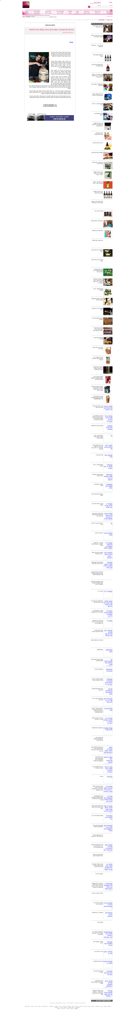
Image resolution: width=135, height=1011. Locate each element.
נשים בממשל (71, 1007)
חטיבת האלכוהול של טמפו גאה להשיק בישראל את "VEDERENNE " (97, 398)
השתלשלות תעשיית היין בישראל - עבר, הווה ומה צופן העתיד (97, 933)
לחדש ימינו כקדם (99, 533)
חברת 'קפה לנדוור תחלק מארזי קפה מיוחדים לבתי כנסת (97, 807)
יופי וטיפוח (97, 13)
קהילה (43, 1006)
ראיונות (32, 1006)
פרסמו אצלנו (59, 1003)
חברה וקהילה (86, 13)
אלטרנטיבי (109, 13)
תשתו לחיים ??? (99, 873)
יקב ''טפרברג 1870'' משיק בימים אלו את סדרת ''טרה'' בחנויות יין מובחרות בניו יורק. (97, 749)
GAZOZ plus (100, 649)
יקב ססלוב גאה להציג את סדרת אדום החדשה (97, 601)
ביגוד (60, 1006)
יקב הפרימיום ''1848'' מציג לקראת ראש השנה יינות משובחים (97, 124)
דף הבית (109, 20)
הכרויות (77, 1006)
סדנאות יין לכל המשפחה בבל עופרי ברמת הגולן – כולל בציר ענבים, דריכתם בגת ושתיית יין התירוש (97, 885)
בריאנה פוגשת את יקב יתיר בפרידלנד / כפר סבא (97, 835)
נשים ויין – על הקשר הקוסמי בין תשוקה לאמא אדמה (97, 544)
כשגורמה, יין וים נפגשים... (97, 912)
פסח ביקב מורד (99, 455)
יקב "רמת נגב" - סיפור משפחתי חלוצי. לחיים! (98, 182)
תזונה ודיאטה (48, 13)
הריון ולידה (63, 1008)
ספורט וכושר (60, 13)
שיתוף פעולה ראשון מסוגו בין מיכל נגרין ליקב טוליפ (97, 563)
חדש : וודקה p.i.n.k (98, 951)
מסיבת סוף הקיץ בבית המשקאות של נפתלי (98, 826)
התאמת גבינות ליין (98, 669)
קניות (73, 1006)
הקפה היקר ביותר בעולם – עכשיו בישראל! (97, 553)
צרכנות (26, 11)
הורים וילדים (48, 11)
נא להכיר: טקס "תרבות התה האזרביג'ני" (98, 26)
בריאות (92, 1006)
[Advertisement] (62, 5)
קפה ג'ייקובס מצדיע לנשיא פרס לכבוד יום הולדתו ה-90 (98, 271)
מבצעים (70, 11)
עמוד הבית (109, 11)
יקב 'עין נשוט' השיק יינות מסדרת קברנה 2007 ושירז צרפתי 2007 (97, 865)
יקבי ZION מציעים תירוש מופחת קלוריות (97, 65)
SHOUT (97, 1006)
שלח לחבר (30, 114)
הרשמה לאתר (97, 2)
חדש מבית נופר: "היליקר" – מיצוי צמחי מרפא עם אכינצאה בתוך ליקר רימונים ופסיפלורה (97, 710)
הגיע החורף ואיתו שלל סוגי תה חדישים (98, 406)
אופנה (77, 11)
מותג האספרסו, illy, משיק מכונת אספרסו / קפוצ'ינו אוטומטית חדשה (97, 583)
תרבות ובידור (36, 11)
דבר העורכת (97, 11)
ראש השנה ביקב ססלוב (97, 230)
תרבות (46, 1006)
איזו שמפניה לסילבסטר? (97, 727)
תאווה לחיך (37, 13)
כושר (36, 1006)
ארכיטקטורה (77, 1007)
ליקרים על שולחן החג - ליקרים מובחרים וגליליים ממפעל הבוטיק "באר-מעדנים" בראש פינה (97, 417)
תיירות (26, 13)
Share (71, 42)
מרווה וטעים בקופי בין (98, 961)
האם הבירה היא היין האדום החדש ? (98, 903)
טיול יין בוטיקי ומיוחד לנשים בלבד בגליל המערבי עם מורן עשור (98, 329)
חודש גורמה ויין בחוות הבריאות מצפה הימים (98, 855)
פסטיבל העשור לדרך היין (97, 815)
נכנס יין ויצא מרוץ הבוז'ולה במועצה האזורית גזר (97, 36)
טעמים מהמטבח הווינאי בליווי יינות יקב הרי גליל (97, 679)
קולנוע (58, 1008)
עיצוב (70, 13)
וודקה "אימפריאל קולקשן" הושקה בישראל (97, 299)
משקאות (102, 20)
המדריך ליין (100, 591)
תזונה (39, 1006)
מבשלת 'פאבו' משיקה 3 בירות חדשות (97, 475)
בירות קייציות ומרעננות (98, 142)
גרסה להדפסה (40, 114)
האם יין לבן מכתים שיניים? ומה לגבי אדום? (97, 631)
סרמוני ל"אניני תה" (98, 211)
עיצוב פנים (27, 1006)
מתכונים (56, 1007)
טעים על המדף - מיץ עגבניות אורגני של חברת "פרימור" (97, 358)
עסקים (65, 1007)
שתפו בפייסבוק (50, 25)
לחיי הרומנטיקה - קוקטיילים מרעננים (98, 133)
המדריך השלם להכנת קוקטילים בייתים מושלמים (97, 611)
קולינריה (61, 1007)
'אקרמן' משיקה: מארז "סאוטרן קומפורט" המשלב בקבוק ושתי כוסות (97, 378)
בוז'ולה (101, 776)
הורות (89, 1006)
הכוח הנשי (86, 11)
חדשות (77, 13)
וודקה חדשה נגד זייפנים (97, 893)
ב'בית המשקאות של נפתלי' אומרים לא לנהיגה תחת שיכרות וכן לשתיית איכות (97, 798)
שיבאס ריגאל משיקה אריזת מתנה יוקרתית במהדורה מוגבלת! (98, 368)
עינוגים (68, 1008)
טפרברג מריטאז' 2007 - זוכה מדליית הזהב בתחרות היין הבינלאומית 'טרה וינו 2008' (97, 788)
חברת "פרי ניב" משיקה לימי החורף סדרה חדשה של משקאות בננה (97, 622)
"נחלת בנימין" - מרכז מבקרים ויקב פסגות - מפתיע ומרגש (98, 437)
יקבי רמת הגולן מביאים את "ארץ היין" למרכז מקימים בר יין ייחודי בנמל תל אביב (97, 447)
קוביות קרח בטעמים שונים (97, 640)
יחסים (72, 1008)
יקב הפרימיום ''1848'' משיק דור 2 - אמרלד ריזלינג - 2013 (98, 173)
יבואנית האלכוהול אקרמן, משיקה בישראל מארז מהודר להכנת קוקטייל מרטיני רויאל (97, 388)
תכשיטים (56, 1006)
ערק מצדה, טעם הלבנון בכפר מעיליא (97, 163)
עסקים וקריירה (60, 11)
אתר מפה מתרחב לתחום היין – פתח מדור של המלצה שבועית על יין (97, 846)
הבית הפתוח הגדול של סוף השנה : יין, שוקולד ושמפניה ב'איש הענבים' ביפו (97, 992)
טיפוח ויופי (68, 1006)
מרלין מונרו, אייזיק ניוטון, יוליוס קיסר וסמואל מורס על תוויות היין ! (97, 515)
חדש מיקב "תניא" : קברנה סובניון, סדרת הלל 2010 (97, 202)
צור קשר (77, 1003)
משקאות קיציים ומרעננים (97, 152)
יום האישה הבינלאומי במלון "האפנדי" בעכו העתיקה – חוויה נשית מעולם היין (98, 281)
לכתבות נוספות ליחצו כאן (103, 1000)
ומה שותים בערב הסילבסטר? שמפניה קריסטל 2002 (98, 739)
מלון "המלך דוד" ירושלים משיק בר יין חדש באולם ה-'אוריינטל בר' (97, 76)
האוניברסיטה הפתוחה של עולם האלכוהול (97, 660)
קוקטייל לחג (100, 922)
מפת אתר (52, 1003)
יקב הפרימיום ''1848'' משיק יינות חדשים (98, 192)
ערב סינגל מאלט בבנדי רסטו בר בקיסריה (97, 767)
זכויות (101, 1006)
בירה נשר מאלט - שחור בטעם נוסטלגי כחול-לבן (97, 94)
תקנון (64, 1003)
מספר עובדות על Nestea (97, 425)
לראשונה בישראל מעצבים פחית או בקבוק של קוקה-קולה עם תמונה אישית (97, 573)
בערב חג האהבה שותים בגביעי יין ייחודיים (97, 718)
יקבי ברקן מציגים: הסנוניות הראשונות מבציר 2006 (97, 982)
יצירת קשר (109, 16)
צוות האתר (82, 1003)
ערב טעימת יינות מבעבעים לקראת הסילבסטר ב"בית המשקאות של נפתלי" (98, 758)
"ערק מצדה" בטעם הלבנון (97, 220)
